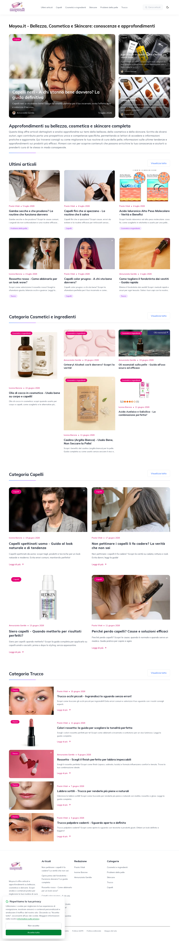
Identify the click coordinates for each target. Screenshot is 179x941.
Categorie (113, 861)
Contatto (65, 931)
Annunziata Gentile (128, 274)
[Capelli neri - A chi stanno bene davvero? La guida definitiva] (62, 76)
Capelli (59, 7)
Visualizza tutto (159, 163)
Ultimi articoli (47, 7)
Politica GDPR (77, 931)
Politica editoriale (94, 931)
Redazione (80, 861)
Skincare (93, 7)
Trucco (124, 7)
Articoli (46, 861)
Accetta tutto (34, 932)
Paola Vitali (14, 206)
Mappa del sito (110, 931)
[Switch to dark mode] (167, 7)
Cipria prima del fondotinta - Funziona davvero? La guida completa (55, 879)
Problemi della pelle (109, 7)
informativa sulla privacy (28, 919)
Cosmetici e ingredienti (75, 7)
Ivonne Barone (15, 274)
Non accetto (33, 925)
